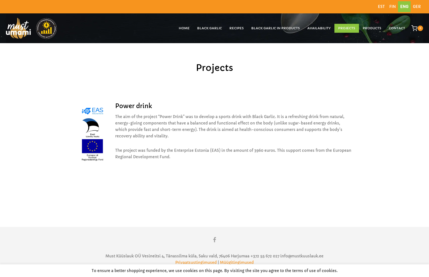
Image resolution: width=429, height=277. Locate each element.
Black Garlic (209, 28)
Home (184, 28)
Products (372, 28)
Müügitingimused (237, 262)
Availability (319, 28)
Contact (397, 28)
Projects (346, 28)
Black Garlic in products (275, 28)
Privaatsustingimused (196, 262)
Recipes (236, 28)
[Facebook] (214, 240)
